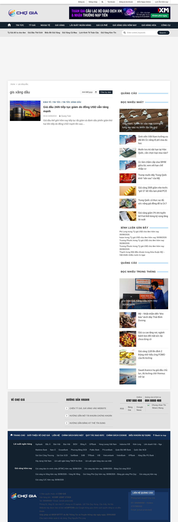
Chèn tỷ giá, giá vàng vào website (87, 408)
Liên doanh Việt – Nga (153, 444)
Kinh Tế (47, 102)
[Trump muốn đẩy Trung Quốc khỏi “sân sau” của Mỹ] (127, 178)
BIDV (75, 444)
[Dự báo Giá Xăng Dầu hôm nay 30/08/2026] (143, 293)
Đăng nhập (93, 2)
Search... (163, 33)
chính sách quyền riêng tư (103, 508)
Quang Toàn (66, 116)
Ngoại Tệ (45, 25)
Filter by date (106, 92)
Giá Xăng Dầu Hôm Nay (125, 25)
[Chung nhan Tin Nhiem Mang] (157, 406)
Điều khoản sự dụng (140, 435)
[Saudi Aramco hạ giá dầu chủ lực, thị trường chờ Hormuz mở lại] (127, 376)
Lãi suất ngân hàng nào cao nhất (98, 461)
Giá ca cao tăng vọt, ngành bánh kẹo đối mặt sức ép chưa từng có (151, 335)
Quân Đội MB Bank (123, 450)
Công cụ (165, 25)
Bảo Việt (66, 444)
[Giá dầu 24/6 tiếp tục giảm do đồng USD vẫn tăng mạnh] (25, 113)
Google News (140, 408)
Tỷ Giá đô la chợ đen (17, 33)
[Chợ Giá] (23, 12)
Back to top (160, 435)
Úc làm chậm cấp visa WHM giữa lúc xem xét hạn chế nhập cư (152, 165)
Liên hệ (56, 435)
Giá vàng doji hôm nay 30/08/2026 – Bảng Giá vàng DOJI (107, 469)
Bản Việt (56, 444)
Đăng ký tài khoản (126, 2)
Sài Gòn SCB (62, 455)
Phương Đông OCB (79, 450)
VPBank (131, 455)
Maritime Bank (41, 450)
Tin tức (20, 25)
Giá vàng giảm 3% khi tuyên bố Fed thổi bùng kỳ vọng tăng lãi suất (153, 216)
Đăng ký (81, 2)
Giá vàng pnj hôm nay (148, 474)
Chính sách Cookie (116, 435)
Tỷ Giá (32, 25)
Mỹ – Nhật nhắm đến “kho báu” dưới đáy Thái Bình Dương (151, 317)
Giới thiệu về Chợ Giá (38, 435)
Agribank (39, 444)
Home (13, 84)
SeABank (74, 455)
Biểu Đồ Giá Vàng (52, 33)
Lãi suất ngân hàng (80, 25)
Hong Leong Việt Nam (108, 444)
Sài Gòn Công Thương (44, 455)
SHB (83, 455)
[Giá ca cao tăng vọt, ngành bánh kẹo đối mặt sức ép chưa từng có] (127, 339)
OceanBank (63, 450)
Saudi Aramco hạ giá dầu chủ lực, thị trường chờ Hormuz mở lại (152, 373)
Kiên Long (137, 444)
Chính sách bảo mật (73, 435)
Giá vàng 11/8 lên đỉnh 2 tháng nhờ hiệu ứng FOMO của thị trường (151, 354)
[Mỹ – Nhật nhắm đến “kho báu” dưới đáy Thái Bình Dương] (127, 320)
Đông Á (83, 444)
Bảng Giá (130, 408)
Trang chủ (19, 435)
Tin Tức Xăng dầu (71, 102)
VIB (98, 455)
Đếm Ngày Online (144, 2)
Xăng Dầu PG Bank (146, 455)
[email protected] (66, 501)
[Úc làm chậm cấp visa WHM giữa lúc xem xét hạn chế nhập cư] (127, 165)
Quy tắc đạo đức (95, 435)
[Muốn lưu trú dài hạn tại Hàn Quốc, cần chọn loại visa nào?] (127, 153)
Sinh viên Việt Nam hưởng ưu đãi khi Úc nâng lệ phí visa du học (153, 139)
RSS (122, 408)
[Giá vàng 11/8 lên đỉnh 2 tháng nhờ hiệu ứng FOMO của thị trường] (127, 358)
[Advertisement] (89, 57)
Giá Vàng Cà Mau (69, 33)
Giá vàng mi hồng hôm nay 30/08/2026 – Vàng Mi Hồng (57, 474)
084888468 (47, 501)
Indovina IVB (125, 444)
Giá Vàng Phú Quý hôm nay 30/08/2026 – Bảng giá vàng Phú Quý (109, 474)
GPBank (92, 444)
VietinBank (121, 455)
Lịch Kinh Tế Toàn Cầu (89, 33)
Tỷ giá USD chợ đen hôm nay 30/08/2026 (148, 237)
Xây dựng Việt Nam (43, 461)
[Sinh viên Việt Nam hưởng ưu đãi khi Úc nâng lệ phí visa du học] (127, 140)
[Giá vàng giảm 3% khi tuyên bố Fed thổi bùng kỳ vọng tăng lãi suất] (127, 216)
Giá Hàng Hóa (149, 25)
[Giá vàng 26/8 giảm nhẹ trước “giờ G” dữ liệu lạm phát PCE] (127, 191)
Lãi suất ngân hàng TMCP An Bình (68, 461)
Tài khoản (111, 2)
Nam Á (53, 450)
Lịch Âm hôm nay (161, 2)
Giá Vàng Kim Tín (108, 33)
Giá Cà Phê (101, 25)
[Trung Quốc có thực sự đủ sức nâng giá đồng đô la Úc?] (127, 203)
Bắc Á (47, 444)
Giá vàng (60, 25)
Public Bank (94, 450)
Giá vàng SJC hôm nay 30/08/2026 (49, 480)
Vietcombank (108, 455)
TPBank (91, 455)
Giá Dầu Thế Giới (35, 33)
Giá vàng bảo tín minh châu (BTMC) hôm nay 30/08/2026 (58, 469)
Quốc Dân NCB (140, 450)
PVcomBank (107, 450)
